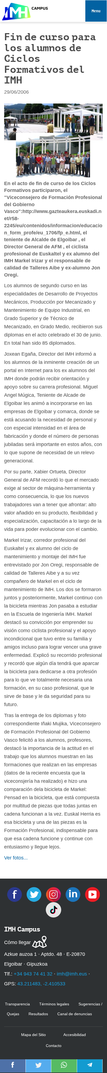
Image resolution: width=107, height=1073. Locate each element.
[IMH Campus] (24, 10)
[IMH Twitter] (34, 894)
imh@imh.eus (72, 974)
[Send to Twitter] (38, 1068)
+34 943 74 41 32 (33, 974)
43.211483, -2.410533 (41, 983)
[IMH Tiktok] (53, 909)
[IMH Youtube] (92, 894)
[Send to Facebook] (12, 1068)
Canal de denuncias (74, 1014)
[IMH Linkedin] (73, 894)
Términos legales (54, 1004)
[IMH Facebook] (15, 894)
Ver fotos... (16, 858)
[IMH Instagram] (54, 894)
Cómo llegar (17, 942)
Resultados (38, 1014)
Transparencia (17, 1004)
